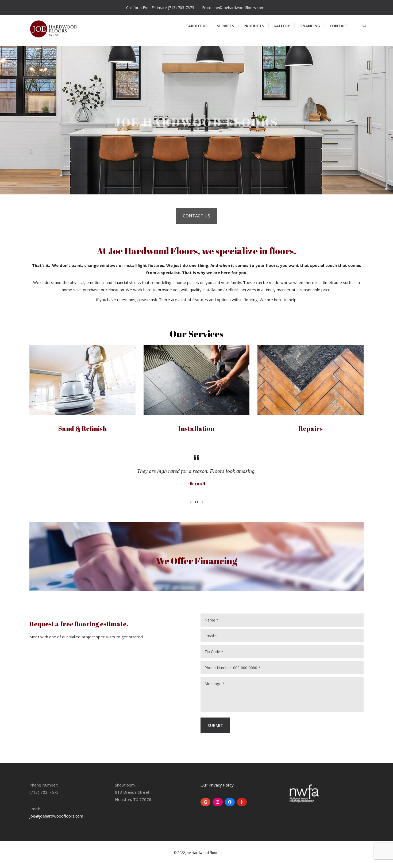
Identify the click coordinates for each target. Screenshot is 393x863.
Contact (339, 25)
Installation (196, 428)
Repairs (310, 428)
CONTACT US (196, 216)
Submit (215, 725)
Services (225, 25)
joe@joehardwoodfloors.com (56, 816)
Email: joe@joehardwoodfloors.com (233, 7)
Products (254, 25)
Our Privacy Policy (217, 785)
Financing (309, 25)
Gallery (281, 25)
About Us (197, 25)
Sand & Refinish (82, 428)
